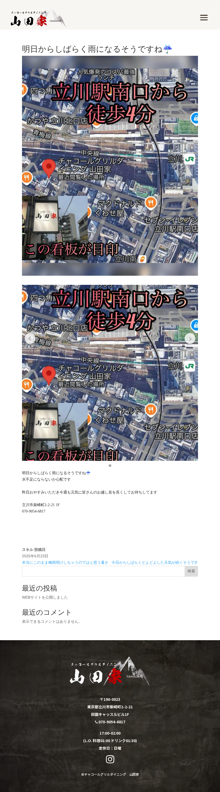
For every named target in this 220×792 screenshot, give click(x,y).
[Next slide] (190, 338)
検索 (191, 571)
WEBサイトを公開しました (45, 597)
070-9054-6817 (110, 721)
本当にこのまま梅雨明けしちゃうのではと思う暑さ (65, 562)
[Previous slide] (30, 338)
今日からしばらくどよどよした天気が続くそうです (155, 562)
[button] (110, 465)
